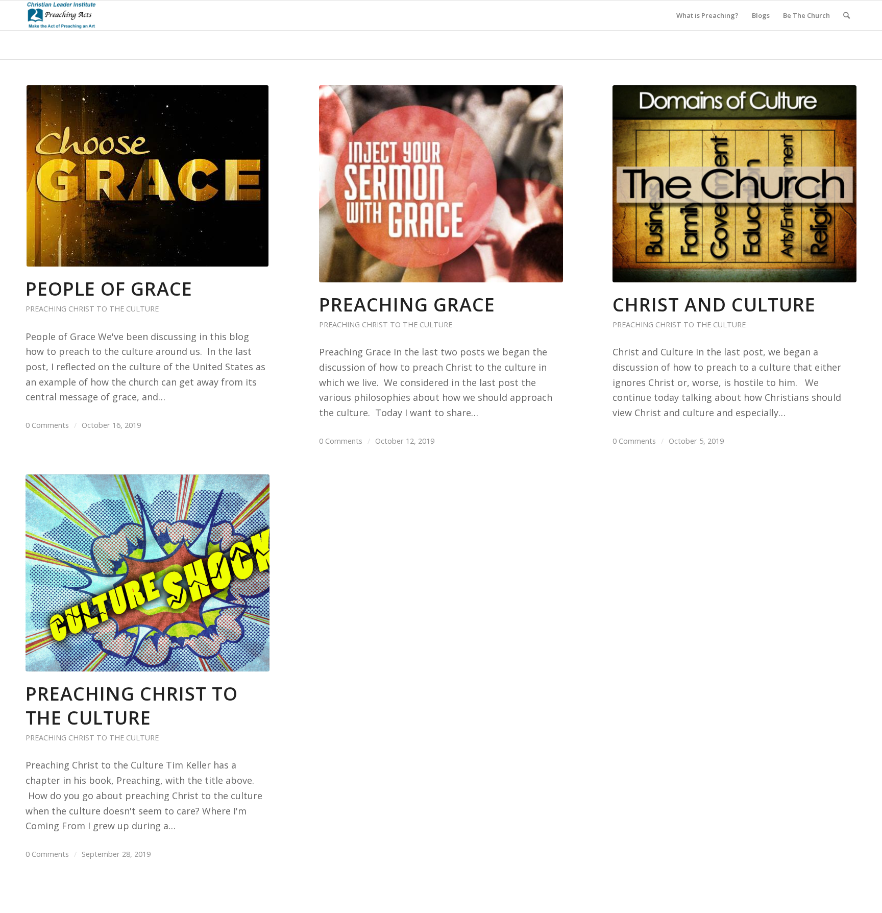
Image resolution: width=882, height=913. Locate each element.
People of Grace (109, 288)
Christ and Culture (714, 304)
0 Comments (47, 425)
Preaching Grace (407, 304)
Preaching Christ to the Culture (92, 309)
